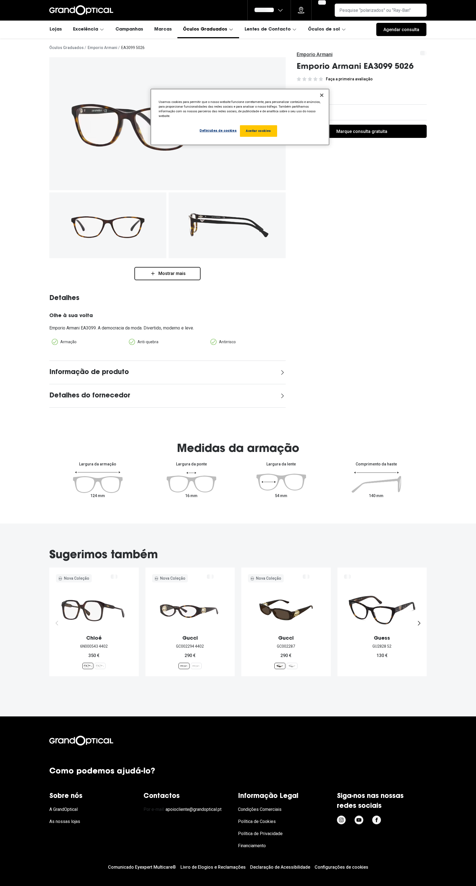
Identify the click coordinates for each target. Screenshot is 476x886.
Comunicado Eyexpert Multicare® (142, 867)
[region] (239, 117)
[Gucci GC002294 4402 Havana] (184, 666)
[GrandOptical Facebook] (376, 820)
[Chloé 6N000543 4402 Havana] (87, 666)
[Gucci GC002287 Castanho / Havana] (279, 666)
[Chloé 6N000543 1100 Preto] (100, 666)
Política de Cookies (257, 821)
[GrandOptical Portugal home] (90, 740)
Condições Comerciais (260, 809)
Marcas (163, 29)
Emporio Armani (102, 47)
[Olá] (269, 10)
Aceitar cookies (258, 131)
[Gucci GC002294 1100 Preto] (196, 666)
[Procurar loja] (301, 10)
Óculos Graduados (205, 29)
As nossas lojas (64, 821)
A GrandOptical (63, 809)
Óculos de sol (324, 29)
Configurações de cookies (341, 867)
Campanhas (129, 29)
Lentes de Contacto (268, 29)
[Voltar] (57, 623)
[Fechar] (322, 95)
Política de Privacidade (260, 833)
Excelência (85, 29)
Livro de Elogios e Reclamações (213, 867)
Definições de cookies (218, 130)
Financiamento (252, 845)
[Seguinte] (419, 623)
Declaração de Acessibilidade (280, 867)
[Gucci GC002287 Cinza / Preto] (292, 666)
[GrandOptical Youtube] (359, 820)
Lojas (56, 29)
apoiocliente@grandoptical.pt (193, 809)
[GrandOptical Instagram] (341, 820)
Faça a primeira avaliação (349, 79)
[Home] (81, 10)
